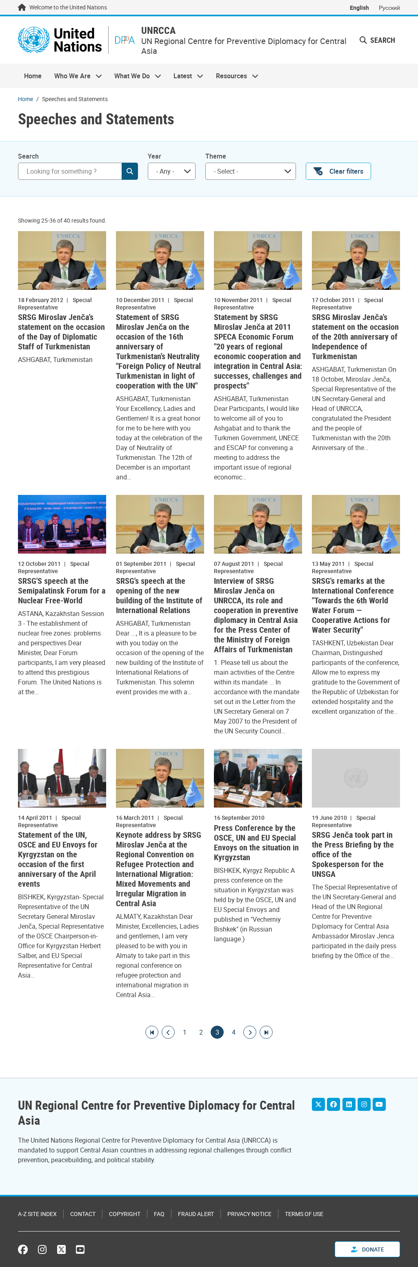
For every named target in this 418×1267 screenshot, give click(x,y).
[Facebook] (333, 1104)
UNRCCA (158, 30)
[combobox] (171, 171)
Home (33, 75)
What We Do (129, 75)
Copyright (124, 1214)
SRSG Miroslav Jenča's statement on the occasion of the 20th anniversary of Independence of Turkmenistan (355, 336)
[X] (318, 1104)
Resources (228, 75)
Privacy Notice (249, 1214)
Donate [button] (372, 1249)
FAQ (159, 1214)
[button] (377, 40)
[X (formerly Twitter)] (61, 1249)
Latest (179, 75)
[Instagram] (364, 1104)
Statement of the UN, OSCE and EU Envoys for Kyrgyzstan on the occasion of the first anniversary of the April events (58, 859)
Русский (389, 7)
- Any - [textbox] (165, 171)
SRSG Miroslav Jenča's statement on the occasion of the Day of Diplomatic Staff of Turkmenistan (61, 331)
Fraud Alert (196, 1214)
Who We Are (69, 75)
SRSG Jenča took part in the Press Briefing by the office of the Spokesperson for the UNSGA (353, 854)
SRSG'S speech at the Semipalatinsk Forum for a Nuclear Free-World (61, 590)
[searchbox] (247, 171)
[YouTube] (379, 1104)
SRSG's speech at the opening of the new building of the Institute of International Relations (159, 595)
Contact (83, 1214)
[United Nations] (60, 40)
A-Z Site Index (37, 1214)
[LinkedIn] (349, 1104)
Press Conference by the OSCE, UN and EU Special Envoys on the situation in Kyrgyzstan (256, 842)
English (359, 7)
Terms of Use (304, 1214)
